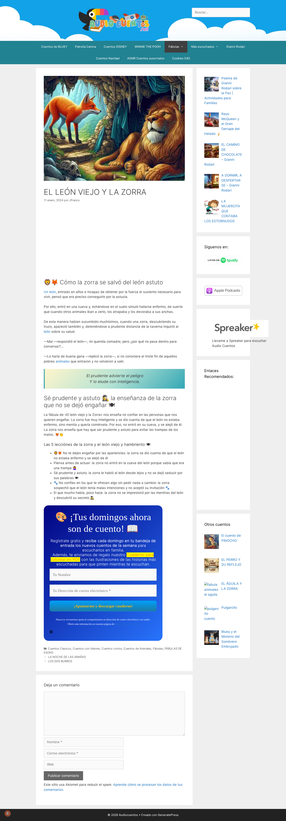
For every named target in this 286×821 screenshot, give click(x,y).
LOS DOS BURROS (60, 661)
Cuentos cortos (112, 648)
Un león (50, 292)
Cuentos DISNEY (115, 46)
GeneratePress (168, 815)
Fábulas (173, 46)
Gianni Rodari (235, 46)
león (47, 332)
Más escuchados (202, 46)
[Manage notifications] (7, 813)
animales (63, 361)
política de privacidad (126, 624)
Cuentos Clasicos (59, 648)
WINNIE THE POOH (148, 46)
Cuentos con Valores (86, 648)
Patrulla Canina (85, 46)
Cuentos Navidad (107, 58)
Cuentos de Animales (137, 648)
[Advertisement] (223, 443)
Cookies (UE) (181, 58)
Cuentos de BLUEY (54, 46)
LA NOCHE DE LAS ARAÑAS (67, 657)
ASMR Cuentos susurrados (145, 58)
